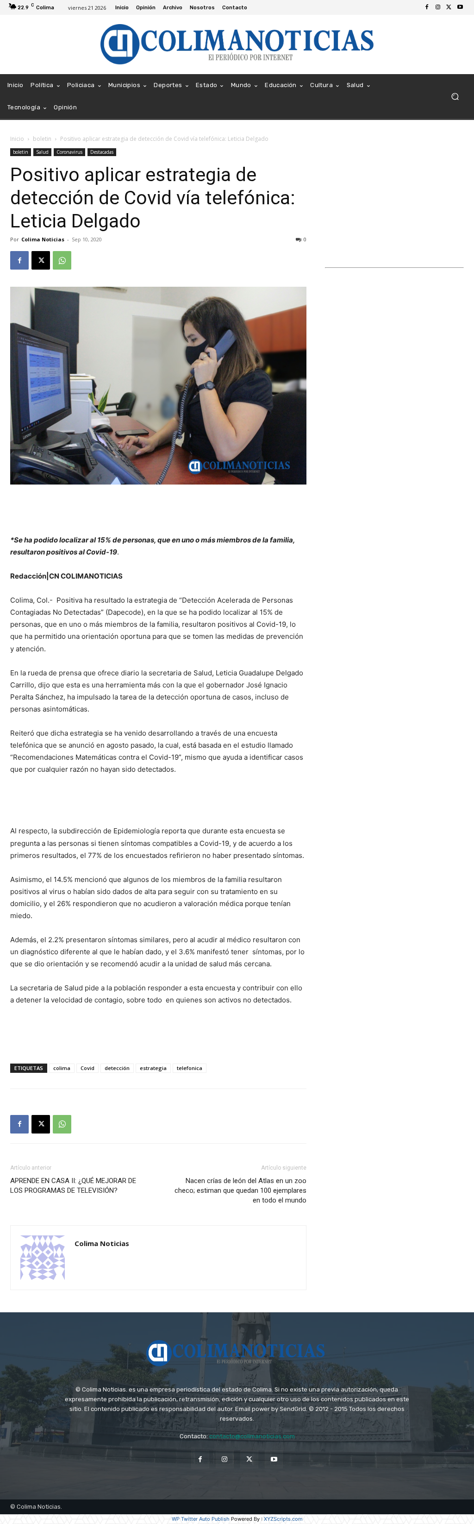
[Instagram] (437, 7)
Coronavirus (69, 152)
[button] (455, 96)
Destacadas (101, 152)
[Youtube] (460, 7)
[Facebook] (426, 7)
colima (61, 1067)
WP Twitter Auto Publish (201, 1519)
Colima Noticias (42, 239)
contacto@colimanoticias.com (252, 1436)
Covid (87, 1067)
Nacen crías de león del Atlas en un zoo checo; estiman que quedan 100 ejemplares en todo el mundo (240, 1190)
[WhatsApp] (62, 260)
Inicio (17, 139)
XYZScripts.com (283, 1519)
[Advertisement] (158, 510)
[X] (449, 7)
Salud (42, 152)
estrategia (153, 1067)
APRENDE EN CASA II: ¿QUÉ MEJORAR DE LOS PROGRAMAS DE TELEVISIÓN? (73, 1186)
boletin (42, 139)
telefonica (189, 1067)
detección (117, 1067)
